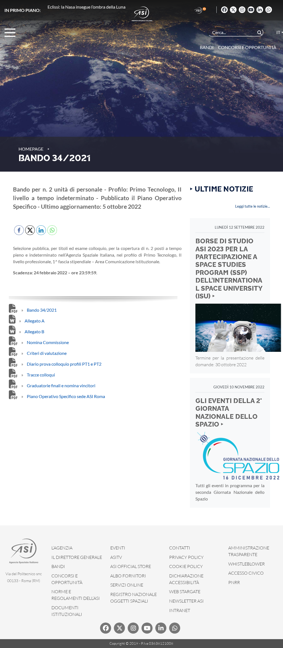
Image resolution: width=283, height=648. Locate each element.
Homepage (31, 148)
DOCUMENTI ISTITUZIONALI (66, 611)
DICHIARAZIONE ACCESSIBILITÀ (186, 579)
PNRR (234, 582)
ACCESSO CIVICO (246, 573)
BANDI (58, 566)
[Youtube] (251, 9)
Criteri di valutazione (47, 353)
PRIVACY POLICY (186, 557)
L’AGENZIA (61, 548)
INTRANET (179, 610)
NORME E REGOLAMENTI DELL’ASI (75, 595)
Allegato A (34, 320)
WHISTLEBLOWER (246, 564)
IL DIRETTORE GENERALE (76, 557)
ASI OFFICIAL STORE (130, 566)
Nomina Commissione (48, 342)
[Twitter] (233, 9)
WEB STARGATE (184, 591)
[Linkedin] (259, 9)
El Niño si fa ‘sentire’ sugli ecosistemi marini (88, 6)
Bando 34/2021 (42, 310)
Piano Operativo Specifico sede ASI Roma (66, 396)
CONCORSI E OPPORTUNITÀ (66, 579)
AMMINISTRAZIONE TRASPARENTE (248, 551)
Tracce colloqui (41, 374)
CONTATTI (179, 548)
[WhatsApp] (268, 9)
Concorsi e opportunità (247, 47)
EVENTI (117, 548)
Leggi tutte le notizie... (252, 206)
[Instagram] (242, 9)
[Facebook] (224, 9)
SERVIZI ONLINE (126, 585)
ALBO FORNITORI (128, 576)
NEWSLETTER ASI (186, 601)
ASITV (116, 557)
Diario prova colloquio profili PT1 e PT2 (64, 363)
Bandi (207, 47)
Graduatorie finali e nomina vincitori (61, 385)
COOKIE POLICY (186, 566)
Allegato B (34, 331)
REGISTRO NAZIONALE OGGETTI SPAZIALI (133, 598)
